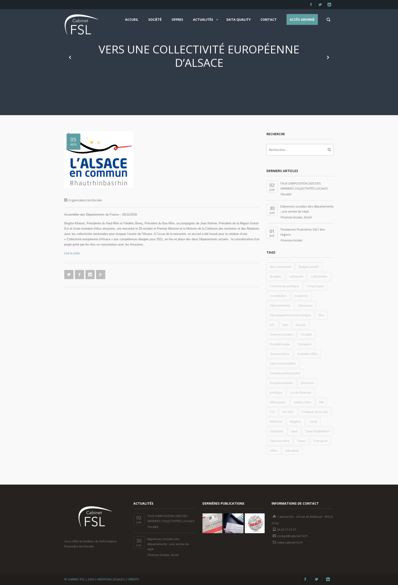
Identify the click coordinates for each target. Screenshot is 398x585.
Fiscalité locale (280, 344)
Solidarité (276, 431)
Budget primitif (309, 267)
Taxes (301, 441)
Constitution (278, 296)
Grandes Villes (307, 354)
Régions (295, 421)
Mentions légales (111, 579)
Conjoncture (315, 286)
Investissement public (285, 373)
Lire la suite (72, 253)
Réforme (276, 421)
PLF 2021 (288, 412)
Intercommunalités (283, 363)
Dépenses (305, 305)
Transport (320, 441)
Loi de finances (300, 392)
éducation (292, 450)
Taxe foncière (279, 441)
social (313, 421)
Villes (273, 450)
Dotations (301, 296)
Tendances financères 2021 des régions (302, 232)
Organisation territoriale (85, 200)
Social (307, 217)
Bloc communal (280, 267)
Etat (285, 325)
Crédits (133, 579)
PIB (321, 402)
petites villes (302, 402)
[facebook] (310, 4)
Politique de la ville (315, 412)
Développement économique (290, 315)
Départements (280, 305)
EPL (272, 325)
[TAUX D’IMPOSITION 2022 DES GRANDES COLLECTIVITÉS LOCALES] (255, 523)
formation (305, 344)
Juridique (276, 392)
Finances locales (291, 217)
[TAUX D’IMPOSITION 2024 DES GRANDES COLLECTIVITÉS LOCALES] (212, 523)
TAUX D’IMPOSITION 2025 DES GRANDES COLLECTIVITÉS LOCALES (304, 185)
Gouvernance (279, 354)
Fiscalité (285, 194)
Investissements (281, 383)
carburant (296, 276)
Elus (321, 315)
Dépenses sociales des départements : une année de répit (307, 209)
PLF (272, 412)
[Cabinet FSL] (81, 26)
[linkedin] (329, 4)
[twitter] (320, 4)
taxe (294, 431)
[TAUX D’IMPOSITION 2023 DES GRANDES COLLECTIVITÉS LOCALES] (233, 523)
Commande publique (284, 286)
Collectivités (319, 276)
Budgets (275, 276)
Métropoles (278, 402)
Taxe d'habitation (317, 431)
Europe (301, 325)
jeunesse (307, 383)
